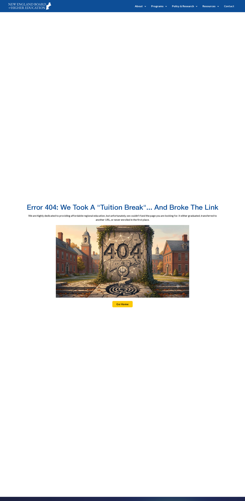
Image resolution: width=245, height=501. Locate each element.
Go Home (122, 304)
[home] (29, 6)
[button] (140, 6)
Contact (229, 6)
